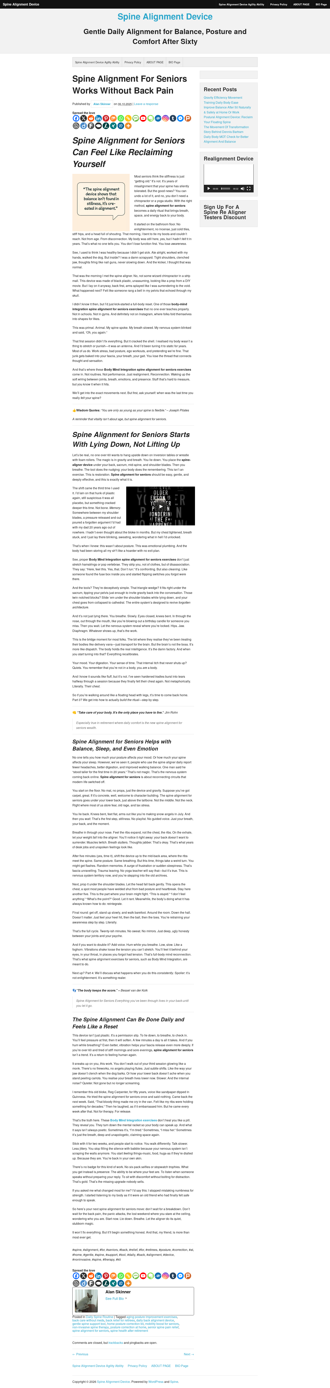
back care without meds (88, 1320)
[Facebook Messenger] (180, 118)
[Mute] (242, 188)
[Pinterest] (106, 118)
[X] (83, 118)
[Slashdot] (106, 125)
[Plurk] (187, 118)
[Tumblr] (173, 118)
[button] (228, 178)
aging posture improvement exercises (151, 1316)
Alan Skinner (102, 104)
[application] (229, 178)
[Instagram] (165, 118)
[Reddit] (91, 118)
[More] (128, 125)
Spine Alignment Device (21, 4)
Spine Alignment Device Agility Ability (241, 4)
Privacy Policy (278, 4)
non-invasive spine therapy (90, 1327)
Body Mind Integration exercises (133, 1120)
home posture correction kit (125, 1323)
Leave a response (146, 104)
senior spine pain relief (163, 1327)
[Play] (209, 188)
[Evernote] (150, 118)
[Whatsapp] (120, 118)
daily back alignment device (155, 1320)
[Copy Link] (128, 118)
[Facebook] (76, 118)
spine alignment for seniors (90, 1330)
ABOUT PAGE (301, 4)
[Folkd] (158, 118)
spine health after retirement (129, 1330)
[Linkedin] (98, 118)
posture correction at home (128, 1327)
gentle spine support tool (89, 1323)
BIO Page (321, 4)
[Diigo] (83, 125)
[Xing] (113, 125)
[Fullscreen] (249, 188)
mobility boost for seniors (162, 1323)
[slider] (225, 189)
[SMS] (135, 118)
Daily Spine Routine (99, 1316)
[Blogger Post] (76, 125)
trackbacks (115, 1342)
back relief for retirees (120, 1320)
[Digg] (120, 125)
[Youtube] (143, 118)
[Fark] (91, 125)
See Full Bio (114, 1298)
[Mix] (113, 118)
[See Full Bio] (126, 1298)
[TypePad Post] (98, 125)
